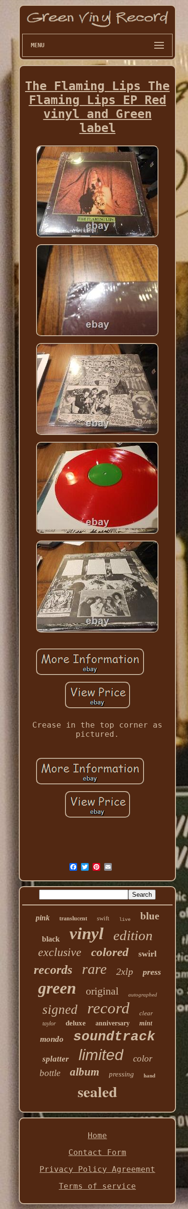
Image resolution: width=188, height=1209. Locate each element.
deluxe (76, 1023)
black (51, 939)
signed (60, 1009)
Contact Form (97, 1152)
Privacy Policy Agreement (97, 1169)
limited (101, 1054)
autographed (142, 994)
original (102, 991)
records (53, 970)
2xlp (124, 971)
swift (103, 918)
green (57, 988)
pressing (121, 1074)
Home (97, 1135)
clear (146, 1013)
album (84, 1072)
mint (145, 1023)
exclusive (59, 952)
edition (133, 935)
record (108, 1008)
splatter (55, 1058)
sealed (97, 1091)
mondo (52, 1039)
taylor (49, 1023)
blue (149, 916)
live (125, 919)
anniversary (112, 1023)
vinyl (86, 933)
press (152, 972)
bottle (50, 1073)
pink (43, 918)
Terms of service (97, 1186)
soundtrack (114, 1036)
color (142, 1058)
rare (94, 969)
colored (110, 951)
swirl (147, 953)
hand (149, 1075)
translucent (73, 918)
